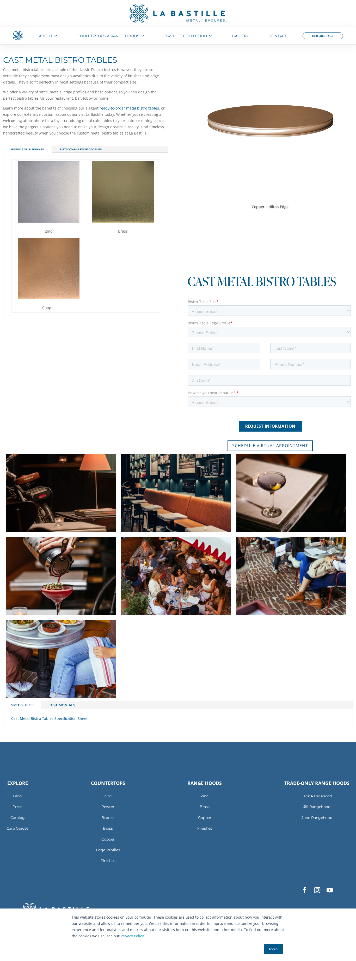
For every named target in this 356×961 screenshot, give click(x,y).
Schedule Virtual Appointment (270, 446)
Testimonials (62, 705)
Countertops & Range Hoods (108, 36)
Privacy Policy (132, 935)
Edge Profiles (108, 850)
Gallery (240, 36)
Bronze (107, 817)
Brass (108, 828)
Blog (17, 796)
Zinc (108, 796)
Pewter (107, 806)
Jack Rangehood (317, 796)
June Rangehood (317, 817)
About (45, 36)
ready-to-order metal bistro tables (129, 108)
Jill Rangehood (316, 806)
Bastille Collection (185, 36)
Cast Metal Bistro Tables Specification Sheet (49, 718)
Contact (278, 36)
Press (17, 806)
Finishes (108, 860)
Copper (108, 839)
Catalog (17, 817)
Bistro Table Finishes (27, 149)
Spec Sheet (22, 705)
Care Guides (17, 828)
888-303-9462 (322, 36)
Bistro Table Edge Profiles (81, 149)
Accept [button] (273, 949)
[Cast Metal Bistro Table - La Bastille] (61, 530)
